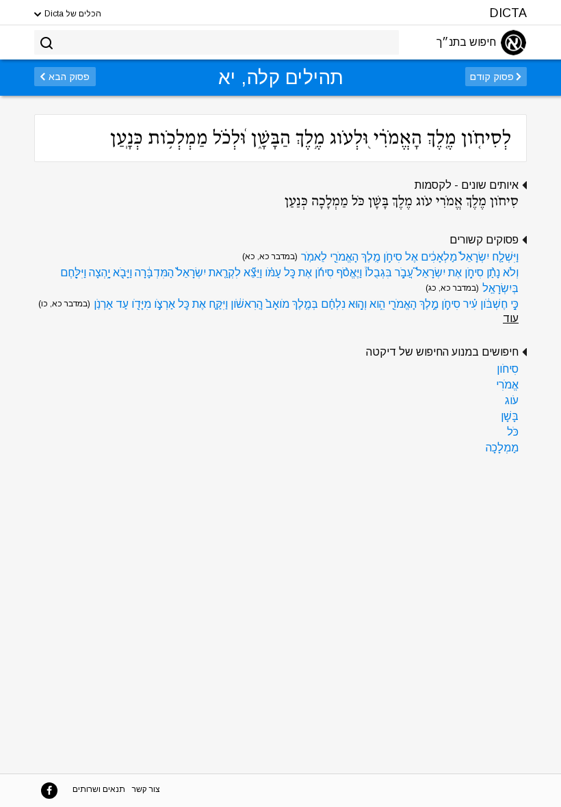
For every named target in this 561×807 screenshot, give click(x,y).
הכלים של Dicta (71, 13)
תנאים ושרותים (99, 789)
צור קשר (146, 789)
